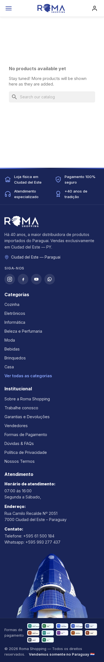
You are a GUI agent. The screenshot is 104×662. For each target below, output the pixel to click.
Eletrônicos (14, 313)
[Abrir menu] (8, 8)
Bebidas (12, 349)
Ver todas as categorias (28, 375)
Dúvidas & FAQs (19, 443)
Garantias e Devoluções (27, 416)
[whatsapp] (49, 279)
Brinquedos (15, 358)
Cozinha (11, 304)
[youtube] (36, 279)
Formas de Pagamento (25, 434)
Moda (9, 340)
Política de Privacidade (25, 452)
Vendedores (16, 425)
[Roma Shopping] (51, 8)
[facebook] (23, 279)
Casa (9, 366)
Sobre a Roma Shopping (27, 398)
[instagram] (9, 279)
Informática (14, 322)
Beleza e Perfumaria (23, 331)
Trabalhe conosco (21, 407)
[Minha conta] (94, 8)
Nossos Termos (19, 461)
